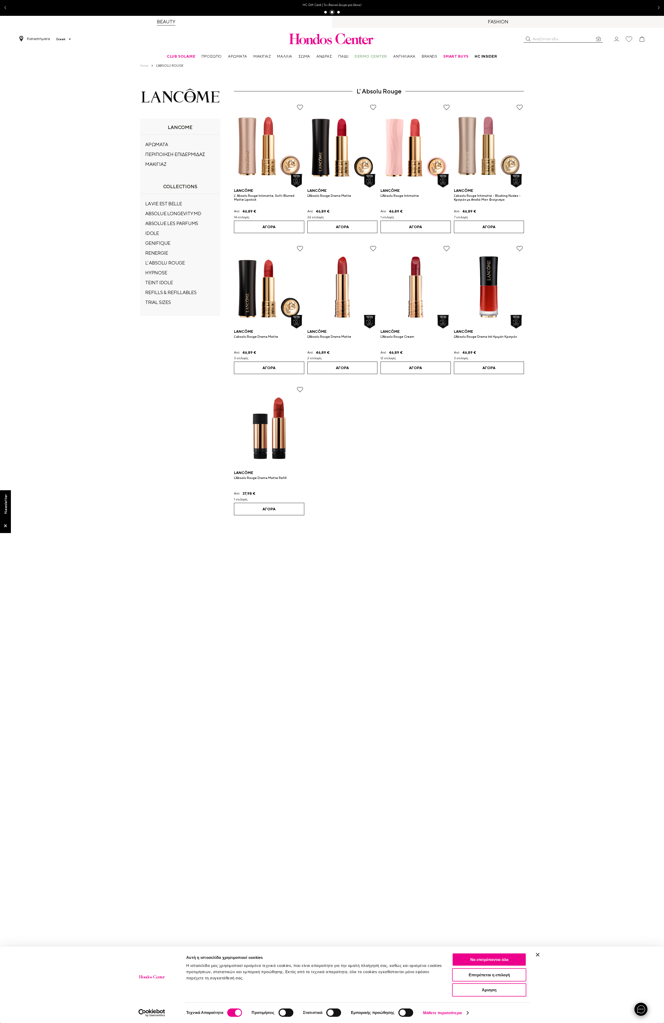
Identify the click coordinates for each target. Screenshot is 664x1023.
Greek (60, 39)
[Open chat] (640, 1009)
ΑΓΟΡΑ (268, 227)
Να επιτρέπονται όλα (489, 959)
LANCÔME (243, 190)
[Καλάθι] (642, 39)
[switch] (286, 1012)
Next (656, 8)
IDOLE (152, 233)
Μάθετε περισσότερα (442, 1013)
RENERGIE (156, 253)
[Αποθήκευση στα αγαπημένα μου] (300, 107)
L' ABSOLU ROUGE (165, 263)
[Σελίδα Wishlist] (629, 39)
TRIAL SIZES (158, 302)
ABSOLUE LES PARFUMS (171, 223)
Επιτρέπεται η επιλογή (489, 975)
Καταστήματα (38, 39)
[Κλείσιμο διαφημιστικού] (538, 955)
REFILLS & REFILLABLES (171, 292)
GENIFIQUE (157, 243)
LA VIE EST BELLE (163, 203)
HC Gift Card (312, 5)
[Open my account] (616, 39)
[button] (528, 39)
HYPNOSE (156, 272)
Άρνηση (489, 990)
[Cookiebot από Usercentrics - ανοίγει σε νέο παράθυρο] (152, 1013)
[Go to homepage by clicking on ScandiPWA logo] (332, 38)
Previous (7, 8)
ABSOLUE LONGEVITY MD (173, 213)
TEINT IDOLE (159, 282)
